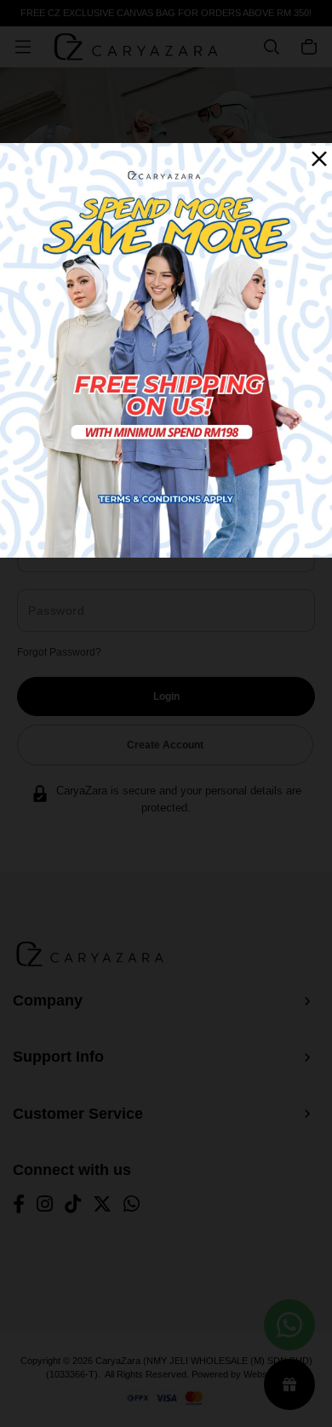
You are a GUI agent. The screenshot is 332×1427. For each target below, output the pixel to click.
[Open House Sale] (166, 349)
